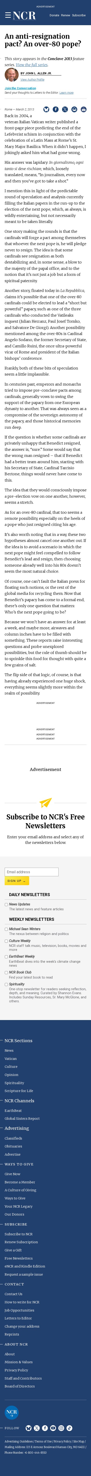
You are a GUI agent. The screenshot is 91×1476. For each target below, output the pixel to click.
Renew (65, 15)
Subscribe (79, 15)
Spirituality (14, 1083)
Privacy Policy (16, 1370)
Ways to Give (15, 1198)
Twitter (37, 1428)
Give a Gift (13, 1250)
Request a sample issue (24, 1274)
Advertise (13, 1154)
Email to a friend (74, 109)
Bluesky (29, 1428)
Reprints (12, 1334)
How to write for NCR (22, 1302)
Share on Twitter (65, 109)
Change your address (22, 1326)
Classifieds (13, 1138)
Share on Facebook (56, 109)
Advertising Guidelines (19, 1441)
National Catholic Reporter (12, 1413)
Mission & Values (19, 1362)
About (10, 1354)
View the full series (32, 64)
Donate (54, 15)
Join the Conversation (20, 88)
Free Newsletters (19, 1258)
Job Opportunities (19, 1310)
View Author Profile (32, 79)
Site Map (78, 1441)
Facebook (45, 1428)
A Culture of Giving (20, 1190)
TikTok (69, 1428)
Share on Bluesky (46, 109)
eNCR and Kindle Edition (25, 1266)
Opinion (11, 1075)
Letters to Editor (18, 1318)
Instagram (61, 1428)
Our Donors (14, 1214)
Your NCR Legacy (18, 1206)
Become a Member (20, 1182)
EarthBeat (13, 1111)
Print (84, 109)
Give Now (12, 1174)
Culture (11, 1067)
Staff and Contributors (23, 1378)
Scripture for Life (19, 1091)
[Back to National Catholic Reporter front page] (24, 16)
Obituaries (13, 1146)
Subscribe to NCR (19, 1234)
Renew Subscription (21, 1242)
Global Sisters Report (22, 1118)
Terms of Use (43, 1441)
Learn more (67, 92)
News (9, 1050)
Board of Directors (20, 1386)
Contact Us (13, 1294)
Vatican (11, 1059)
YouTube (53, 1428)
